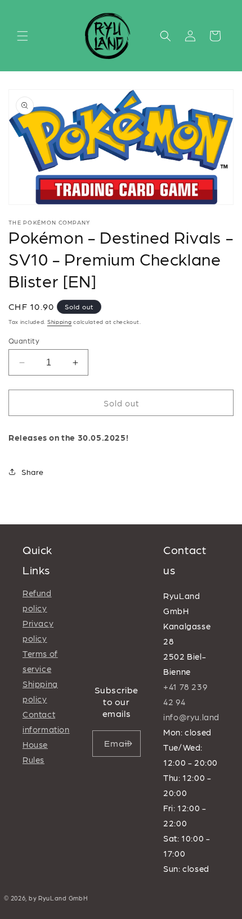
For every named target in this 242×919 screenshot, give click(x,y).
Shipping (59, 321)
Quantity (23, 340)
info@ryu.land (191, 717)
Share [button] (32, 471)
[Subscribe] (127, 743)
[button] (22, 36)
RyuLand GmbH (63, 898)
